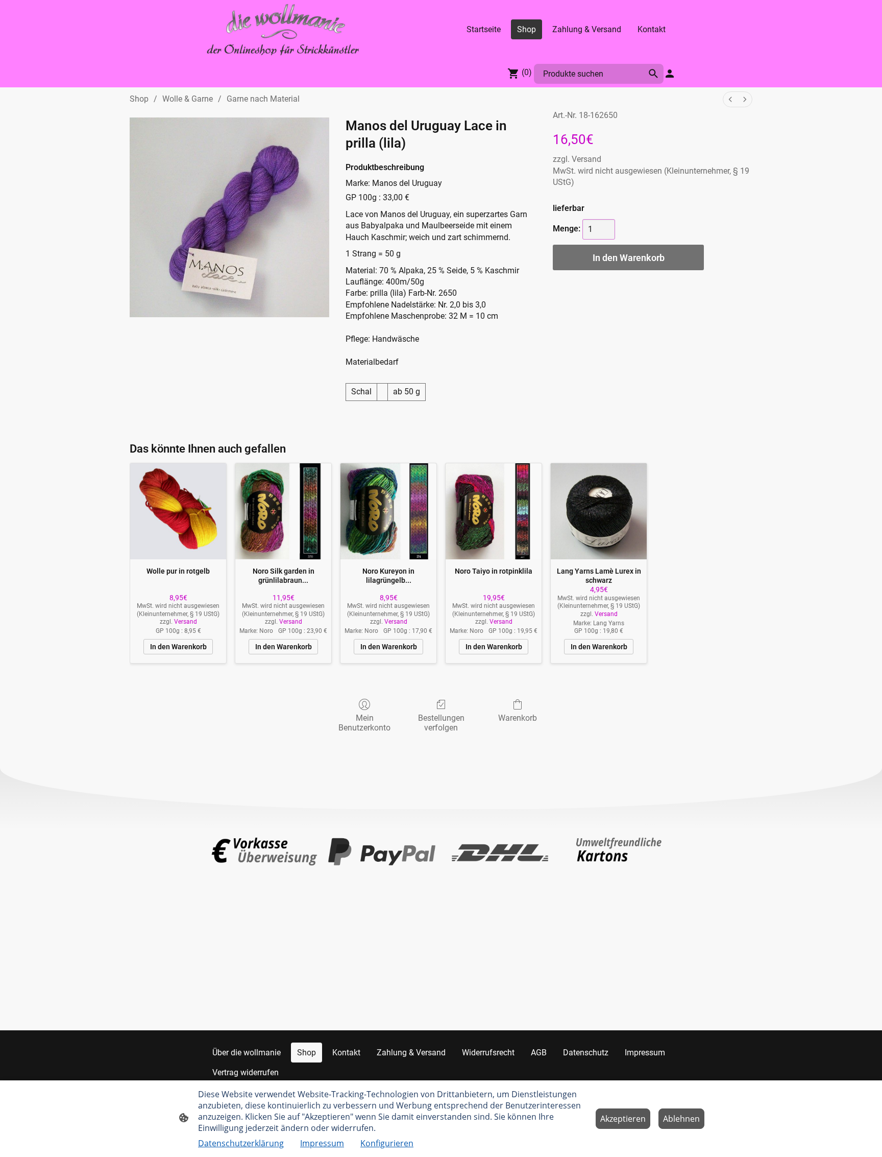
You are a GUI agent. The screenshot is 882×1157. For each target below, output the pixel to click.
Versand (586, 159)
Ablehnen (681, 1118)
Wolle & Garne (187, 99)
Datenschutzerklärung (241, 1143)
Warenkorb (517, 718)
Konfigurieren (386, 1143)
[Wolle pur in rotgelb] (178, 511)
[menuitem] (730, 99)
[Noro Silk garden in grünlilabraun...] (283, 511)
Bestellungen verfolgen (441, 723)
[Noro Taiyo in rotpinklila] (494, 511)
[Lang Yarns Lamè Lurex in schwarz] (599, 511)
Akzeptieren (623, 1118)
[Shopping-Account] (670, 73)
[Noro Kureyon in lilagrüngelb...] (388, 511)
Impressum (322, 1143)
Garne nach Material (263, 99)
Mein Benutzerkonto (364, 723)
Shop (139, 99)
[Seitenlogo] (283, 30)
